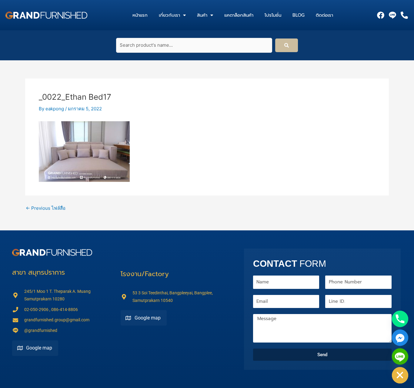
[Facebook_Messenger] (400, 337)
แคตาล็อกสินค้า (238, 15)
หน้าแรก (140, 15)
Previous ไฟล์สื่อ (45, 208)
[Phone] (400, 319)
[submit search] (286, 45)
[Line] (400, 356)
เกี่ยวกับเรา (169, 15)
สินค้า (202, 15)
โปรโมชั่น (273, 15)
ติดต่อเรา (324, 15)
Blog (298, 15)
